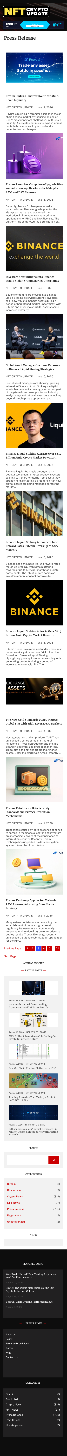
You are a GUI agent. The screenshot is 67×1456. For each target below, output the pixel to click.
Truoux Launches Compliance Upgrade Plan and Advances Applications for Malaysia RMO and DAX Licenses (34, 188)
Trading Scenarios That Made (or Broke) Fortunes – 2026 (32, 1098)
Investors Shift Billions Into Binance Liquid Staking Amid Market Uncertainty (32, 278)
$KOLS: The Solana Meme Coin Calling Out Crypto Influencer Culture (33, 1037)
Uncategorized (16, 1221)
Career (9, 1348)
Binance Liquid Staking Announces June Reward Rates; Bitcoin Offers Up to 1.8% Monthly (32, 546)
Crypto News (15, 1196)
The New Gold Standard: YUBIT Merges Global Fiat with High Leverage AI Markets (34, 721)
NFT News (13, 1202)
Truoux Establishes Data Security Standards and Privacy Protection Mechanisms (28, 812)
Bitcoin (11, 1183)
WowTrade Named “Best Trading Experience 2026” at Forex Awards (28, 1006)
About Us (10, 1334)
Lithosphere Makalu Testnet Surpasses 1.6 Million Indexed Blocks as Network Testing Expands (33, 1132)
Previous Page (12, 948)
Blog (8, 1352)
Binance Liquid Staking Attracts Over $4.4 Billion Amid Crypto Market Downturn (33, 455)
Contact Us (12, 1357)
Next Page (10, 956)
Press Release (15, 1209)
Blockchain (14, 1190)
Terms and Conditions (17, 1343)
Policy (9, 1339)
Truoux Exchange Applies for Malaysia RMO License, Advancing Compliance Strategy (31, 904)
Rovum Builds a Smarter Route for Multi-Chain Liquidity (33, 97)
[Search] (53, 1160)
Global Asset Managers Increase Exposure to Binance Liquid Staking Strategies (33, 367)
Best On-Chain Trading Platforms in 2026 (32, 1068)
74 (57, 948)
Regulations (14, 1215)
